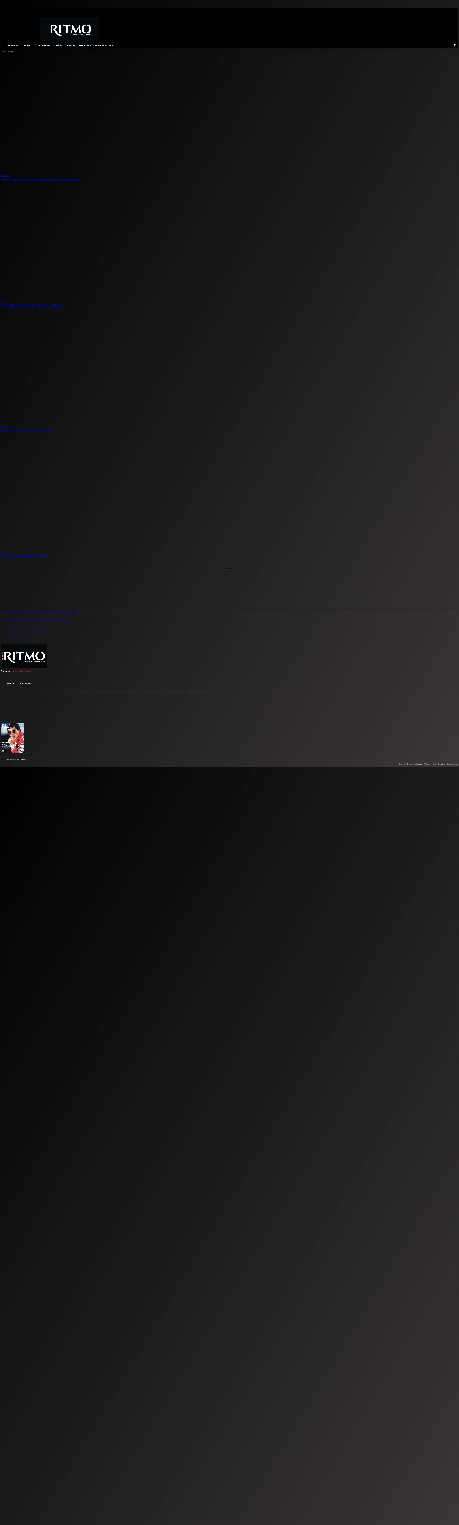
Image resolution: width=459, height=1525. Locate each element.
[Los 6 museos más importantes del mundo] (116, 495)
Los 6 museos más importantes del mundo (25, 556)
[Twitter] (17, 677)
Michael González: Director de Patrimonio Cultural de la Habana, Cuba (39, 179)
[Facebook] (4, 677)
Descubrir (4, 552)
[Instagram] (11, 677)
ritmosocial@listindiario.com (20, 671)
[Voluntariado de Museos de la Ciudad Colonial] (116, 370)
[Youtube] (24, 677)
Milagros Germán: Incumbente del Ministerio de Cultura (31, 305)
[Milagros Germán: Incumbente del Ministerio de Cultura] (116, 244)
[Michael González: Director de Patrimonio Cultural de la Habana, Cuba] (116, 119)
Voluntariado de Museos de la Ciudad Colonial (26, 430)
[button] (455, 45)
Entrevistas (5, 176)
